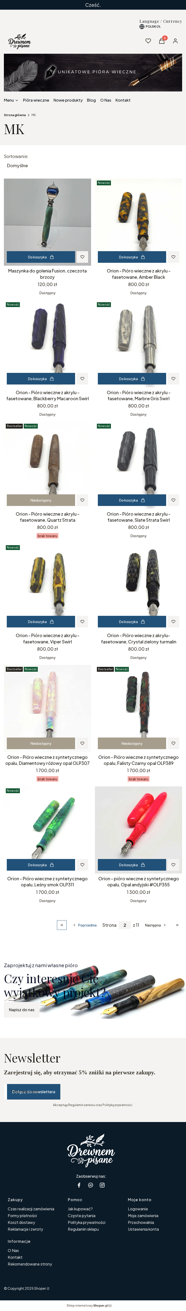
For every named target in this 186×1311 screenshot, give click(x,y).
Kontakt (15, 1257)
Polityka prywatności (86, 1222)
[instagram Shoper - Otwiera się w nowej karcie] (102, 1185)
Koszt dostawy (21, 1222)
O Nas (13, 1250)
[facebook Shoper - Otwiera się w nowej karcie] (79, 1185)
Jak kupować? (80, 1208)
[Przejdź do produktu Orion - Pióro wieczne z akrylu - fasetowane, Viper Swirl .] (47, 586)
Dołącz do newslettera (33, 1091)
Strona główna (15, 115)
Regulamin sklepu (83, 1229)
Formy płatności (22, 1215)
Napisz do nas (21, 1009)
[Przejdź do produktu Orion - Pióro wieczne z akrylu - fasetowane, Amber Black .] (138, 222)
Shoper (40, 1288)
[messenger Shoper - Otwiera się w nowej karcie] (90, 1185)
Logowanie (138, 1208)
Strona (109, 925)
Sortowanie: (16, 156)
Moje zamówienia (143, 1215)
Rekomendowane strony (30, 1263)
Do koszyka (37, 257)
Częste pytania (81, 1215)
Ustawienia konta (143, 1229)
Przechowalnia (141, 1222)
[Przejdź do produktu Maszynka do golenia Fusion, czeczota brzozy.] (47, 222)
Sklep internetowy (87, 1305)
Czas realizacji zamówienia (31, 1208)
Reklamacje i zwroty (25, 1229)
